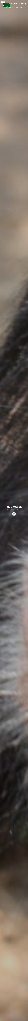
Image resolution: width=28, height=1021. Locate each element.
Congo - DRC (12, 502)
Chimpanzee (5, 502)
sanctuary (16, 504)
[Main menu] (26, 5)
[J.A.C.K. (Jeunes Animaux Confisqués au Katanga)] (3, 1)
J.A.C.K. (18, 502)
